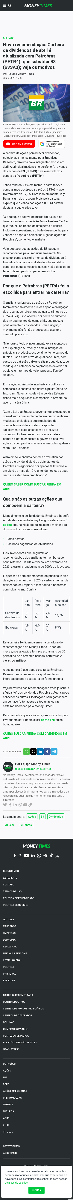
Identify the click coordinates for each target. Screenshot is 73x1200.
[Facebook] (15, 856)
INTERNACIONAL (12, 960)
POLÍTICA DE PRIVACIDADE (18, 898)
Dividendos (56, 816)
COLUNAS (8, 1022)
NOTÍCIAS (8, 919)
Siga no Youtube (22, 143)
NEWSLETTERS (11, 1049)
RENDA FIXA (10, 946)
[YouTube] (26, 856)
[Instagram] (20, 856)
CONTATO (8, 884)
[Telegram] (45, 856)
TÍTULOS (8, 1131)
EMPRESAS (9, 933)
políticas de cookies (16, 1182)
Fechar (36, 1190)
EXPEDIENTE (10, 877)
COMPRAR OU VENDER (15, 1029)
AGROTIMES (10, 1153)
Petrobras (25, 824)
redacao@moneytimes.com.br (33, 768)
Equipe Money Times (21, 73)
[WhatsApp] (39, 856)
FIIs (5, 1077)
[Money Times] (38, 5)
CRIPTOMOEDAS (12, 1097)
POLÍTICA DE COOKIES (15, 905)
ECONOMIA (9, 939)
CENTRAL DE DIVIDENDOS (17, 1015)
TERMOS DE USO (12, 891)
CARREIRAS (9, 973)
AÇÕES (7, 1070)
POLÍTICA (8, 967)
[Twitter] (57, 856)
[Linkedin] (33, 856)
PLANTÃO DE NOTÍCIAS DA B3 (20, 1042)
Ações (32, 816)
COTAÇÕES (9, 1063)
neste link (48, 720)
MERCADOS (9, 926)
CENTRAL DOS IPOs (14, 1001)
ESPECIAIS (9, 980)
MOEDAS (8, 1104)
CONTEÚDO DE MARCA (16, 1035)
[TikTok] (51, 855)
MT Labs (8, 38)
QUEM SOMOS (11, 871)
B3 (42, 816)
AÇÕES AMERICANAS (15, 1091)
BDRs (6, 1084)
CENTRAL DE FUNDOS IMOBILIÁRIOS (23, 1008)
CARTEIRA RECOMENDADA (18, 995)
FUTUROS (8, 1111)
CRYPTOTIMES (11, 1146)
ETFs (6, 1124)
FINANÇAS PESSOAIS (15, 953)
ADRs (6, 1118)
